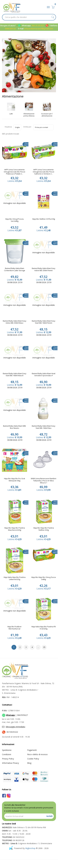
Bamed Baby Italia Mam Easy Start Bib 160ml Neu (43, 427)
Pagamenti (32, 750)
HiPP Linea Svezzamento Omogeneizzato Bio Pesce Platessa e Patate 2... (14, 172)
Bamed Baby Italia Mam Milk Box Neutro (14, 427)
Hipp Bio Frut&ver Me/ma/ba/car (14, 628)
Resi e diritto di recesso (37, 754)
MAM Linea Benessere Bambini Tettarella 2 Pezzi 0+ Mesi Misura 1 (43, 481)
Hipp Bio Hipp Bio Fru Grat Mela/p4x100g (14, 480)
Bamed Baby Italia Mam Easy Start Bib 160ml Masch (14, 375)
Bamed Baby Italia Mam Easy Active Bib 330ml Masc (14, 322)
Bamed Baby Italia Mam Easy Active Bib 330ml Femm (43, 269)
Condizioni (6, 754)
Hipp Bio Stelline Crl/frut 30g (43, 219)
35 (44, 647)
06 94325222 (12, 732)
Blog (29, 763)
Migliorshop (30, 848)
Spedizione (6, 750)
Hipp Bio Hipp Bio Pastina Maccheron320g (14, 529)
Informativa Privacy (10, 763)
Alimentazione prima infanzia (28, 115)
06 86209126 (13, 840)
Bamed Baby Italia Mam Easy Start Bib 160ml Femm (43, 322)
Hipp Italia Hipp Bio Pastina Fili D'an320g (43, 628)
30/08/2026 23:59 (14, 282)
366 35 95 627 (38, 25)
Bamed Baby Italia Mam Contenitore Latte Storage (14, 269)
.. (38, 647)
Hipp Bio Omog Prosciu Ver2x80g (14, 220)
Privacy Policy (8, 758)
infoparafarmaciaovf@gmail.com (38, 28)
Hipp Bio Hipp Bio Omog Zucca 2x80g (43, 578)
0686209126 (10, 28)
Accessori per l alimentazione (47, 115)
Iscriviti (49, 816)
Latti (11, 114)
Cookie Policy (33, 758)
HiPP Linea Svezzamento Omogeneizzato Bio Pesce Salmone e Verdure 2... (43, 172)
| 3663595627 (17, 715)
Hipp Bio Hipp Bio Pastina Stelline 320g (43, 529)
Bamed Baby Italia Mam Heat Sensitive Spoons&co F (43, 375)
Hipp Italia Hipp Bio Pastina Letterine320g (14, 578)
